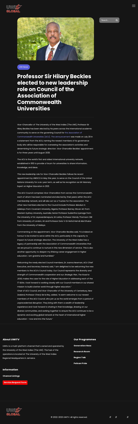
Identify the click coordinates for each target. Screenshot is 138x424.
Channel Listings (11, 376)
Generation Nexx (82, 345)
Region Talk (80, 357)
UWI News (23, 67)
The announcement (60, 136)
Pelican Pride (80, 363)
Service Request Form (15, 382)
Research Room (82, 351)
